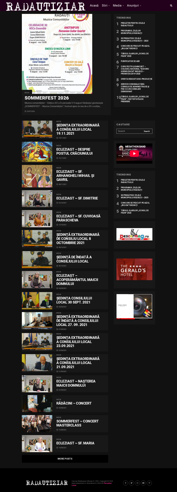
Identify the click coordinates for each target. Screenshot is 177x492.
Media (117, 5)
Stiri (104, 5)
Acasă (94, 5)
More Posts (65, 458)
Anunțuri (133, 5)
